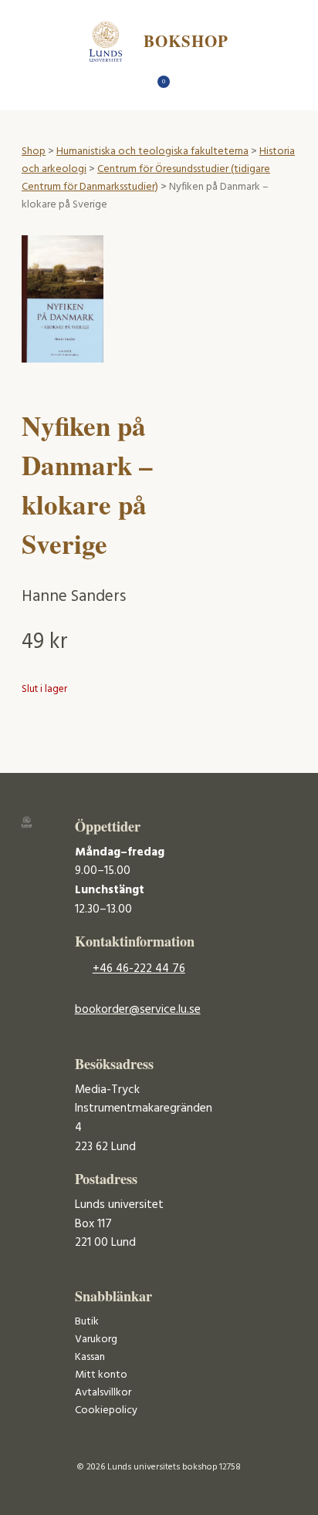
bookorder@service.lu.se (138, 1009)
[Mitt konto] (186, 86)
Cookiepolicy (106, 1410)
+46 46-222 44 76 (139, 969)
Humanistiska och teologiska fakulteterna (152, 151)
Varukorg (96, 1339)
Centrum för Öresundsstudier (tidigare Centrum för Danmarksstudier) (146, 178)
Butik (87, 1322)
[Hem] (132, 86)
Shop (34, 151)
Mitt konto (101, 1375)
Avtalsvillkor (103, 1393)
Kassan (90, 1357)
